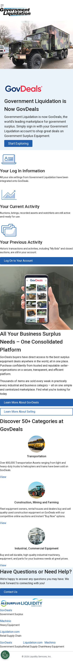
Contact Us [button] (10, 592)
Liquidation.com (9, 631)
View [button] (3, 477)
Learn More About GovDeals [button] (21, 402)
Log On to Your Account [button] (18, 260)
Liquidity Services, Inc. (40, 656)
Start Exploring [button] (18, 143)
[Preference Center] (5, 654)
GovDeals (6, 610)
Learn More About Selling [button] (19, 411)
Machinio (5, 621)
